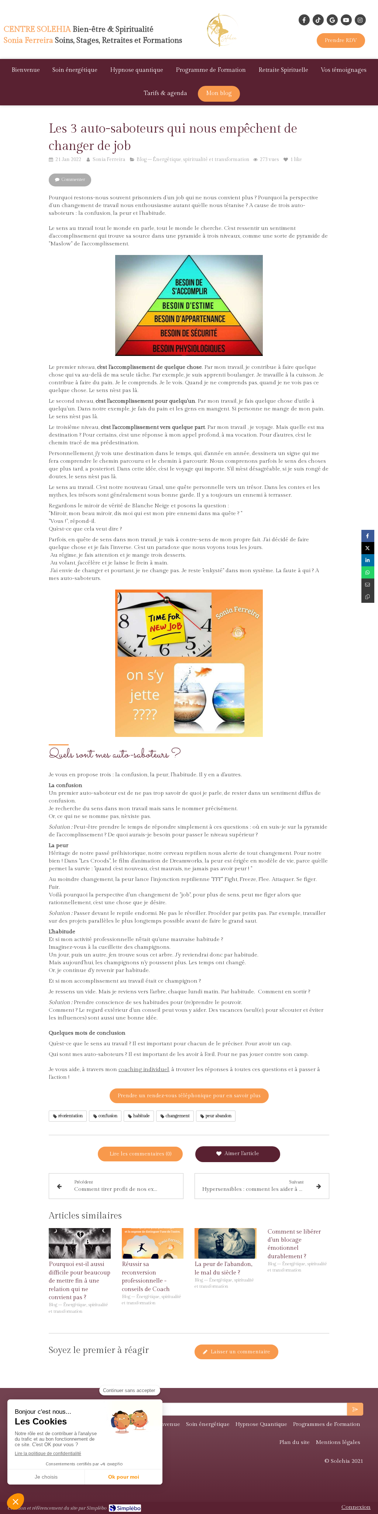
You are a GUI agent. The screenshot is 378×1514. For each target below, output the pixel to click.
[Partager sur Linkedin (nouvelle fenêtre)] (367, 560)
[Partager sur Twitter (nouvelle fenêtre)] (367, 548)
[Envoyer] (355, 1409)
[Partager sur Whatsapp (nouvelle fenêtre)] (367, 572)
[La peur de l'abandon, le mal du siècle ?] (226, 1243)
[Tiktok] (318, 19)
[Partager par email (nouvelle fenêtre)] (367, 584)
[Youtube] (346, 19)
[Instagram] (360, 19)
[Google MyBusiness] (332, 19)
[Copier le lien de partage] (367, 597)
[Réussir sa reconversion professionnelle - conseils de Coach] (153, 1243)
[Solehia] (224, 48)
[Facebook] (304, 19)
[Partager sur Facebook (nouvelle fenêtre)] (367, 536)
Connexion (356, 1507)
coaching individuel (143, 1069)
